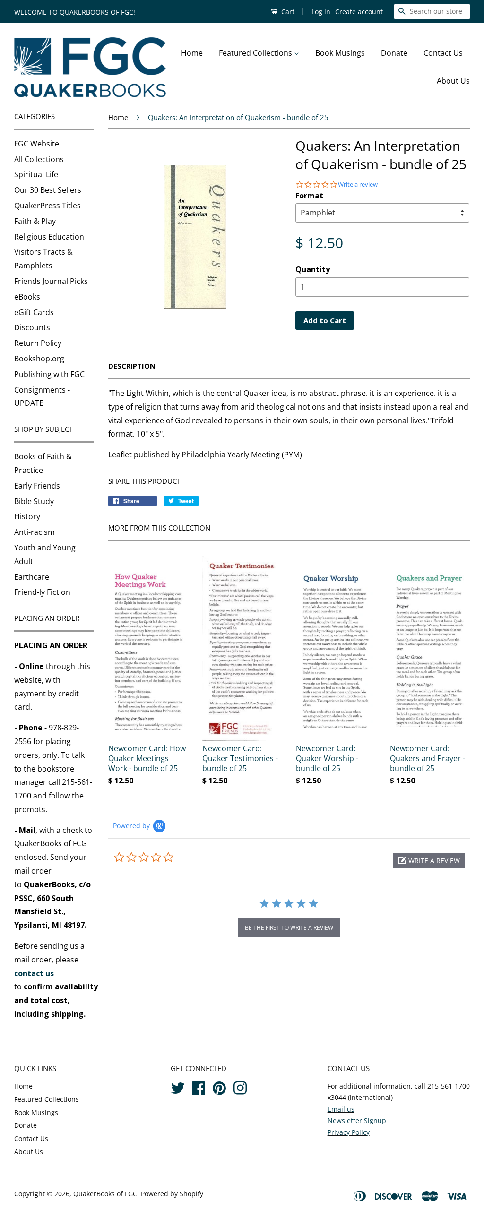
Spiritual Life (36, 174)
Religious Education (49, 237)
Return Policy (37, 343)
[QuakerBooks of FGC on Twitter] (178, 1086)
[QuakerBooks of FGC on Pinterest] (219, 1086)
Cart (286, 11)
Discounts (32, 327)
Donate (394, 53)
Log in (320, 11)
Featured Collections (256, 53)
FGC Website (36, 143)
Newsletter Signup (357, 1120)
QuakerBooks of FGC (105, 1193)
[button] (429, 860)
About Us (453, 81)
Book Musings (340, 53)
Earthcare (31, 577)
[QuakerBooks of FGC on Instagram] (240, 1086)
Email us (341, 1109)
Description (132, 365)
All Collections (39, 159)
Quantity (312, 269)
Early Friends (37, 485)
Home (192, 53)
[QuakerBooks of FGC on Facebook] (198, 1086)
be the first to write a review (289, 928)
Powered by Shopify (172, 1193)
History (27, 516)
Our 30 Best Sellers (47, 190)
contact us (34, 973)
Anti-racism (34, 532)
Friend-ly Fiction (42, 592)
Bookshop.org (39, 358)
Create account (359, 11)
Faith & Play (35, 221)
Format (309, 195)
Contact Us (443, 53)
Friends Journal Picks (51, 281)
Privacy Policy (349, 1132)
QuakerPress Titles (47, 205)
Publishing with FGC (49, 374)
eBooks (27, 297)
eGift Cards (34, 312)
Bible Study (34, 501)
